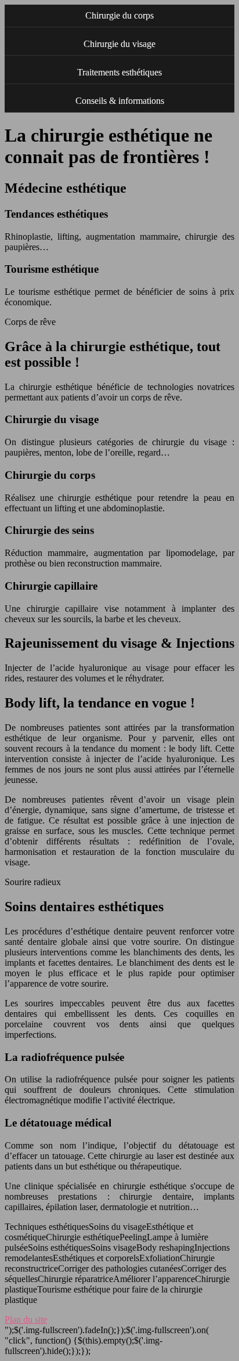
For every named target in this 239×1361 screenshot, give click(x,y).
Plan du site (26, 1319)
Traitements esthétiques (119, 72)
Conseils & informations (119, 101)
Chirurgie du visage (119, 44)
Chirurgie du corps (119, 15)
